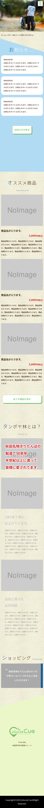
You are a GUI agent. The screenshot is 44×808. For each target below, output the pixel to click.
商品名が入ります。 (12, 230)
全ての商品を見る (22, 399)
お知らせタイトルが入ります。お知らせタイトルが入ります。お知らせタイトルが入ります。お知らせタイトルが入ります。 (21, 66)
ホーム (3, 35)
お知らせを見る (22, 129)
